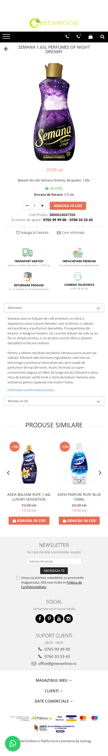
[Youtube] (59, 618)
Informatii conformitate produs (31, 390)
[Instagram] (68, 618)
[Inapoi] (4, 48)
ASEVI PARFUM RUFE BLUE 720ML (79, 497)
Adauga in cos (68, 205)
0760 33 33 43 (56, 656)
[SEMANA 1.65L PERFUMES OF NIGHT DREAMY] (54, 112)
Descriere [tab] (15, 307)
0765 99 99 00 (56, 649)
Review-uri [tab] (18, 401)
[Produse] (7, 38)
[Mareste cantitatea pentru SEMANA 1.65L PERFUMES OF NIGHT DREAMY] (42, 206)
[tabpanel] (54, 112)
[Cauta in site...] (102, 37)
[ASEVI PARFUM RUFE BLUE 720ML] (79, 463)
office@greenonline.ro (56, 663)
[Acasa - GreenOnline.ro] (54, 23)
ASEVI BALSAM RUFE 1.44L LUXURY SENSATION (29, 497)
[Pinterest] (49, 618)
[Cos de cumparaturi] (90, 37)
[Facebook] (39, 618)
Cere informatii (73, 232)
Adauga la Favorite (34, 232)
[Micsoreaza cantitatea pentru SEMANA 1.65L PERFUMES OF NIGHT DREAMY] (27, 206)
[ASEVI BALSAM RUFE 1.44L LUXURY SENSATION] (28, 463)
